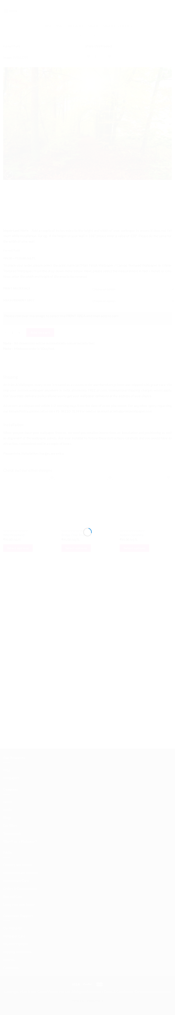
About (7, 729)
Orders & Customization (20, 816)
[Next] (163, 126)
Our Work (10, 752)
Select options (18, 610)
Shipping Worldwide (17, 879)
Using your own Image (19, 831)
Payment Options (15, 871)
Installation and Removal (20, 800)
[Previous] (12, 126)
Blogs (7, 744)
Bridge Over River (73, 597)
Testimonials (12, 760)
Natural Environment (117, 26)
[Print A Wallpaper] (87, 11)
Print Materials (16, 298)
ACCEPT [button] (39, 1005)
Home (47, 26)
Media (7, 737)
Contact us (11, 895)
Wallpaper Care (14, 863)
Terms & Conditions (118, 919)
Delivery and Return (17, 792)
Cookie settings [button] (17, 1005)
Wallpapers (75, 26)
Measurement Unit (19, 309)
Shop (59, 26)
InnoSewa (163, 919)
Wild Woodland (13, 597)
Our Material (12, 855)
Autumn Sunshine (130, 597)
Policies (9, 887)
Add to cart (40, 388)
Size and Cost (12, 823)
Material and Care (16, 808)
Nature (93, 26)
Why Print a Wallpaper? (20, 768)
